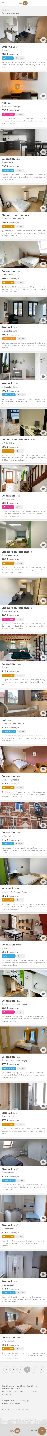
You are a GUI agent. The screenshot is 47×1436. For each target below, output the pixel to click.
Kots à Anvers (33, 1391)
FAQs (4, 1410)
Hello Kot (14, 1400)
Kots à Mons (7, 1391)
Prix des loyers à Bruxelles (11, 1403)
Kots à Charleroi (19, 1391)
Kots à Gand (6, 1394)
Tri (5, 10)
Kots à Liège (20, 1386)
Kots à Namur (32, 1386)
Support (11, 1410)
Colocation (8, 158)
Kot (4, 102)
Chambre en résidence (16, 215)
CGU (18, 1410)
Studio (6, 46)
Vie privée (25, 1410)
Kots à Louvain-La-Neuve (11, 1389)
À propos (5, 1400)
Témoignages (25, 1400)
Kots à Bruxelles (8, 1386)
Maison (6, 888)
